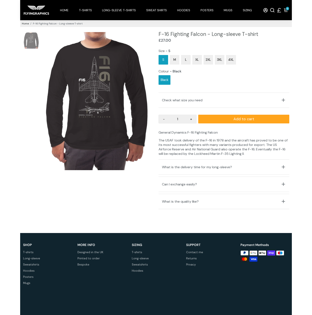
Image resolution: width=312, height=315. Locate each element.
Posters (28, 277)
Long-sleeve (31, 258)
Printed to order (88, 258)
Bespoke (83, 264)
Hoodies (29, 271)
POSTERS (207, 10)
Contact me (194, 252)
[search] (272, 10)
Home (25, 23)
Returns (191, 258)
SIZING (247, 10)
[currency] (279, 10)
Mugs (26, 283)
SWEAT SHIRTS (156, 10)
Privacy (191, 264)
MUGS (228, 10)
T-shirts (28, 252)
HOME (64, 10)
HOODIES (183, 10)
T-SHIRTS (85, 10)
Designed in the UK (90, 252)
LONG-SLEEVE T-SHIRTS (119, 10)
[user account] (265, 10)
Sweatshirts (31, 264)
